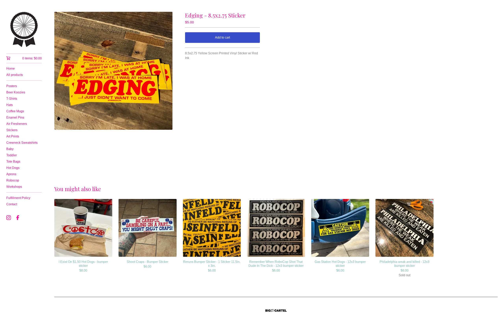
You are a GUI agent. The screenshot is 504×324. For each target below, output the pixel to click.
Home (10, 68)
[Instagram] (8, 217)
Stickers (12, 130)
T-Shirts (11, 98)
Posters (11, 86)
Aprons (11, 174)
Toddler (11, 155)
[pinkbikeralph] (24, 29)
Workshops (14, 186)
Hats (9, 105)
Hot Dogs (12, 167)
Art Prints (12, 136)
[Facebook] (17, 217)
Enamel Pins (15, 117)
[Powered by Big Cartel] (276, 310)
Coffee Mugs (15, 111)
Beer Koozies (15, 92)
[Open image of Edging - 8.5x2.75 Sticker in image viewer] (113, 71)
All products (14, 74)
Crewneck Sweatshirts (22, 142)
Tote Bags (13, 161)
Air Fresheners (16, 123)
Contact (11, 204)
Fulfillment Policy (18, 198)
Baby (10, 149)
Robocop (12, 180)
